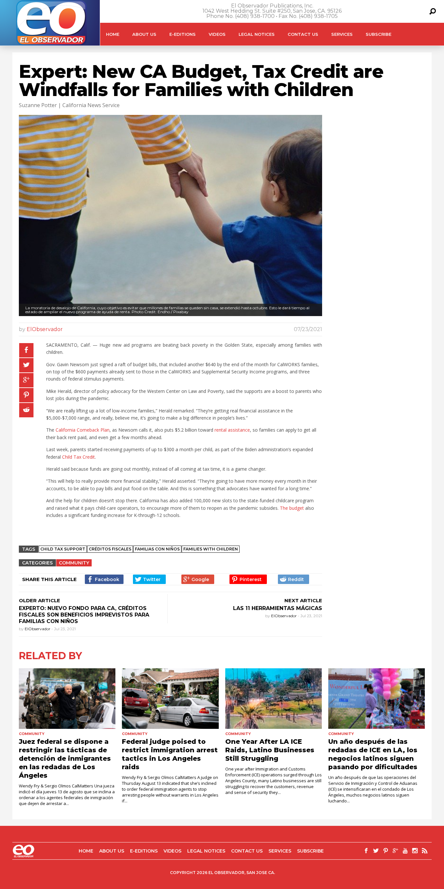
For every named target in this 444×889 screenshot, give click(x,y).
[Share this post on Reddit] (26, 410)
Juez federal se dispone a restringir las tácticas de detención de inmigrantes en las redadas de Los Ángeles (65, 758)
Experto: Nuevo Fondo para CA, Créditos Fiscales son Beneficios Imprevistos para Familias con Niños (84, 614)
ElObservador (45, 329)
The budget (292, 508)
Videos (217, 34)
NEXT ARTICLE (303, 600)
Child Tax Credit (78, 457)
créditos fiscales (110, 549)
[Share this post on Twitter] (26, 365)
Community (74, 563)
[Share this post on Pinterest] (26, 395)
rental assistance (232, 430)
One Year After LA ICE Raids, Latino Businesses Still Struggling (269, 750)
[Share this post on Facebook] (26, 350)
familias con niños (157, 549)
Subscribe (378, 34)
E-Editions (182, 34)
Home (112, 34)
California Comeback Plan (83, 430)
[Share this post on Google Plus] (26, 380)
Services (342, 34)
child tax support (62, 549)
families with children (210, 549)
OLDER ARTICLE (39, 600)
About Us (144, 34)
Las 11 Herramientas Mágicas (276, 608)
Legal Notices (257, 34)
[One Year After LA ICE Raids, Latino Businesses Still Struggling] (273, 698)
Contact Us (303, 34)
